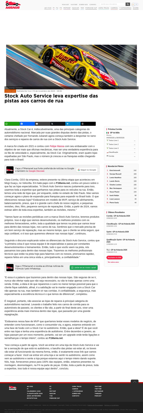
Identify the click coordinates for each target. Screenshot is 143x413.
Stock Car (10, 91)
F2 (57, 8)
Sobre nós (83, 4)
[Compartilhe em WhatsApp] (12, 124)
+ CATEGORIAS (125, 8)
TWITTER (98, 389)
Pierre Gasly (114, 202)
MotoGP (66, 8)
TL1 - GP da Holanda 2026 (116, 250)
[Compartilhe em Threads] (88, 124)
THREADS (98, 393)
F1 (53, 8)
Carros (114, 8)
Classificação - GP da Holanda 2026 (120, 224)
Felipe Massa (57, 146)
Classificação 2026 (34, 393)
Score (136, 8)
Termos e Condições (111, 405)
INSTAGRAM (99, 391)
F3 (61, 8)
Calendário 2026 (33, 391)
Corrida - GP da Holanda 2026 (118, 216)
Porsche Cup (91, 8)
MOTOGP (52, 391)
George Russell (115, 174)
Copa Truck (104, 8)
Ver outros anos (113, 262)
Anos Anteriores (34, 396)
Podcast (65, 4)
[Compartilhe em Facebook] (27, 124)
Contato (92, 4)
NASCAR (75, 8)
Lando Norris (115, 181)
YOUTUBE (98, 386)
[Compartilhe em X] (57, 124)
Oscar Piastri (114, 192)
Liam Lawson (115, 199)
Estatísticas (32, 398)
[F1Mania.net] (13, 4)
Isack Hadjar (114, 195)
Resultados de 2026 (114, 257)
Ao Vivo (47, 8)
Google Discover (36, 171)
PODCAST (98, 396)
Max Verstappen (116, 188)
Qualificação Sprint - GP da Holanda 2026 (120, 241)
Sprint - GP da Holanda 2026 (117, 232)
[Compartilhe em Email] (42, 124)
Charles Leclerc (115, 185)
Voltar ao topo (135, 382)
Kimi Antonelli (115, 170)
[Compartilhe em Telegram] (73, 124)
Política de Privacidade (95, 405)
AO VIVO (30, 386)
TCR (82, 8)
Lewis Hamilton (115, 177)
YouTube (74, 4)
